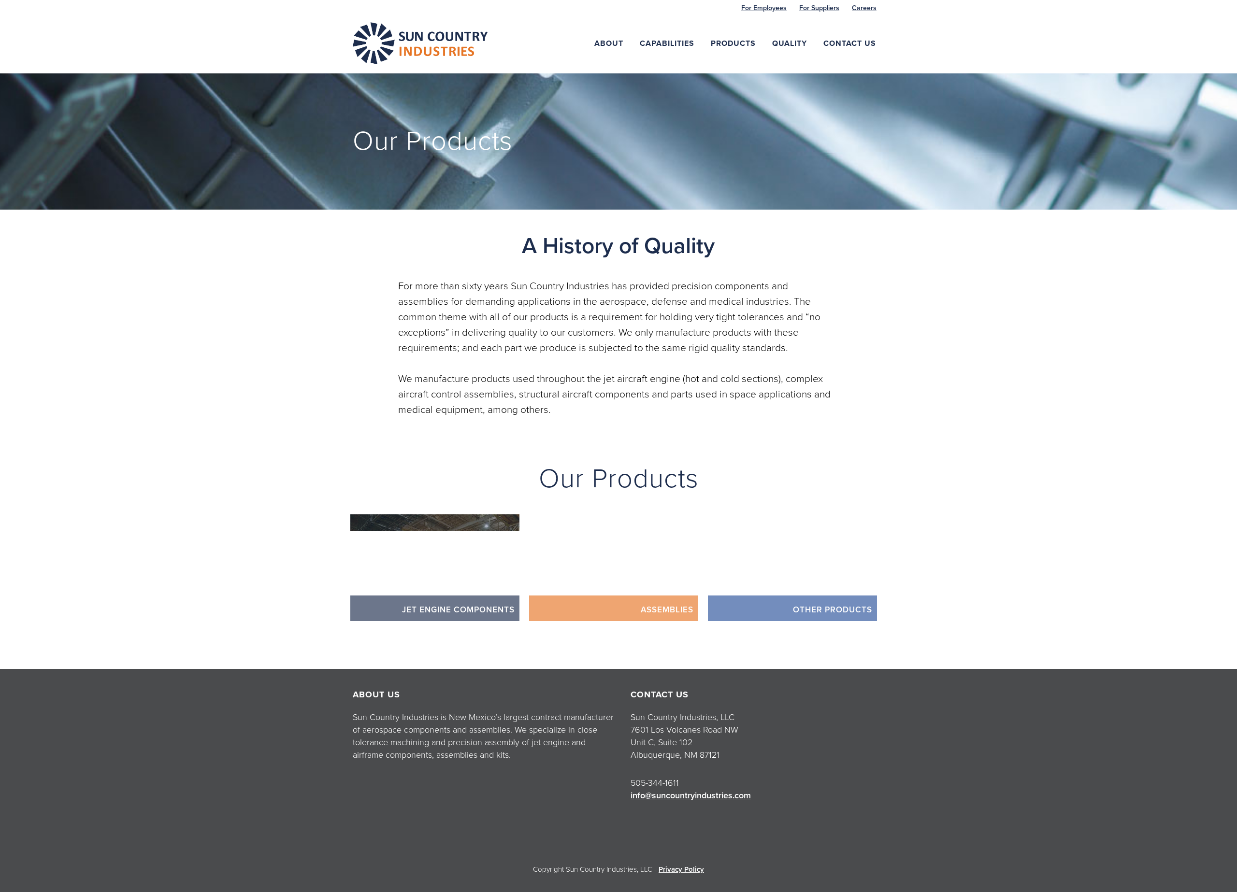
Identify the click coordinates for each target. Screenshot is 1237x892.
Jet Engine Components (458, 610)
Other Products (832, 610)
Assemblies (667, 610)
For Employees (764, 8)
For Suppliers (819, 8)
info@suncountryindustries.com (691, 795)
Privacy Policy (681, 869)
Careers (864, 8)
